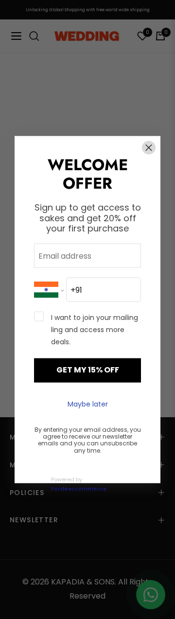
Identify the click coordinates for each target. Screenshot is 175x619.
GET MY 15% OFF (87, 369)
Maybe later (88, 404)
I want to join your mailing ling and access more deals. (94, 330)
